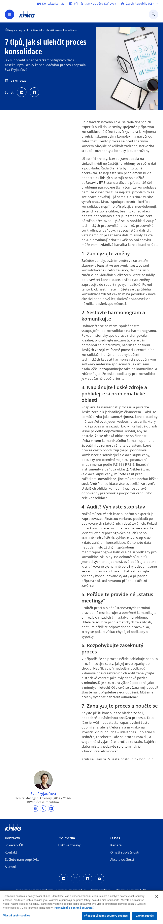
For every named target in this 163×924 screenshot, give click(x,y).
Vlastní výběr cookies (16, 915)
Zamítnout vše (145, 915)
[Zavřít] (156, 896)
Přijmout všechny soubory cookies (106, 915)
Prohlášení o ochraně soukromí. (74, 907)
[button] (35, 808)
